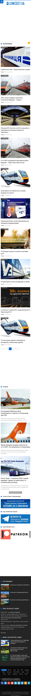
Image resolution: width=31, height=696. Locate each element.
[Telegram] (29, 683)
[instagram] (22, 683)
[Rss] (25, 683)
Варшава (27, 670)
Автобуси (4, 288)
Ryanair (26, 674)
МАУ (22, 670)
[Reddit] (18, 683)
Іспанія (4, 674)
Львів (14, 670)
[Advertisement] (15, 22)
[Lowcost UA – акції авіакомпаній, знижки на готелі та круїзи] (15, 2)
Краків (22, 672)
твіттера (17, 616)
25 (16, 348)
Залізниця (4, 47)
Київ (18, 670)
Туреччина (9, 672)
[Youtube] (12, 683)
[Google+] (8, 683)
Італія (27, 672)
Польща (21, 674)
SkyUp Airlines (16, 672)
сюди (4, 632)
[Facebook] (2, 683)
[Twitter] (5, 683)
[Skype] (15, 683)
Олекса (2, 71)
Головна (2, 41)
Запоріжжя (14, 674)
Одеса (9, 674)
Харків (3, 672)
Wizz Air (10, 670)
